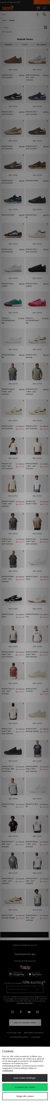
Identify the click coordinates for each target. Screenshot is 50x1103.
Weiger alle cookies (25, 1096)
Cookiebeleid (7, 1070)
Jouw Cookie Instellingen (25, 1078)
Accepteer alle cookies (25, 1087)
